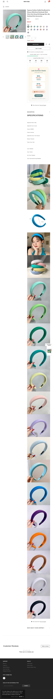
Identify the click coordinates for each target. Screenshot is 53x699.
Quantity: (29, 35)
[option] (14, 21)
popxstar (37, 18)
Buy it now (39, 48)
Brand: (28, 18)
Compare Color (22, 30)
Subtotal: (29, 40)
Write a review (45, 646)
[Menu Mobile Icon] (3, 1)
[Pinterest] (4, 678)
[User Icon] (45, 1)
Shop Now (38, 95)
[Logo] (26, 1)
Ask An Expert (43, 105)
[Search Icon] (7, 1)
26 (29, 51)
